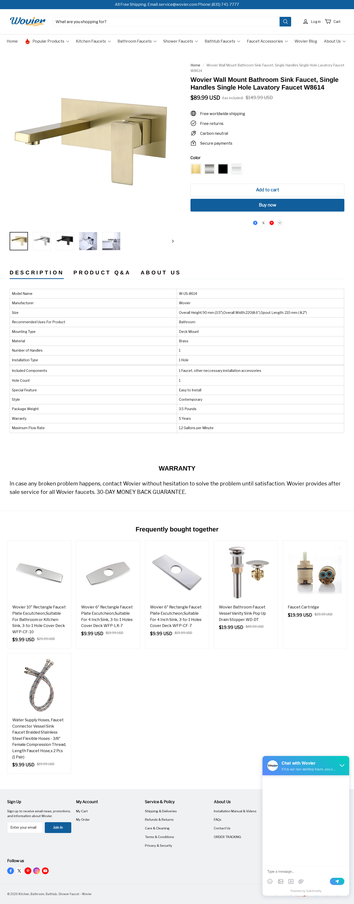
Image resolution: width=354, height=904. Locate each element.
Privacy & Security (158, 845)
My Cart (82, 811)
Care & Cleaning (157, 828)
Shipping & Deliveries (161, 811)
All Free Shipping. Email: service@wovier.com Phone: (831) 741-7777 (177, 4)
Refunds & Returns (159, 819)
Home (195, 65)
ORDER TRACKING (227, 837)
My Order (83, 819)
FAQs (217, 819)
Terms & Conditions (159, 837)
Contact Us (222, 828)
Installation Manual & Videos (235, 811)
